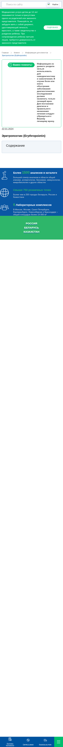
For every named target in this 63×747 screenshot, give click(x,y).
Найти (55, 4)
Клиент (17, 53)
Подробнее (52, 27)
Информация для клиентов (36, 53)
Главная (5, 53)
